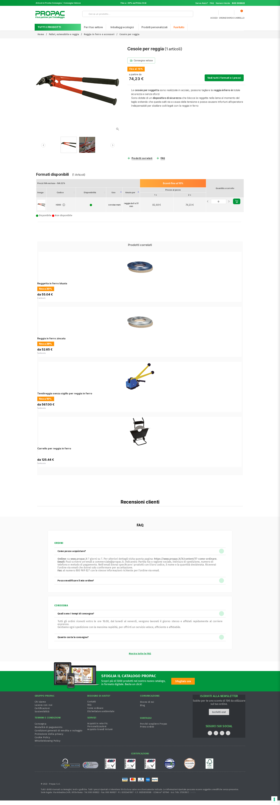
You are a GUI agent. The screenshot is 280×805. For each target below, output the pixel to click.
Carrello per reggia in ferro (54, 448)
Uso (113, 192)
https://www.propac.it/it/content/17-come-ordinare (185, 558)
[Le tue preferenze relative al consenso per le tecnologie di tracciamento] (274, 799)
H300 (58, 205)
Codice (60, 192)
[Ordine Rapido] (226, 13)
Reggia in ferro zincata (51, 338)
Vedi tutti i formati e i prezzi (224, 77)
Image (40, 192)
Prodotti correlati (142, 158)
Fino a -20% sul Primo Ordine (135, 3)
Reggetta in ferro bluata (52, 283)
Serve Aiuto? (201, 3)
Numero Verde (230, 3)
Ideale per (130, 192)
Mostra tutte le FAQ (140, 653)
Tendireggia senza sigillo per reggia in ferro (64, 393)
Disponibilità (90, 192)
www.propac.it (78, 558)
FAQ (212, 3)
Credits (192, 792)
